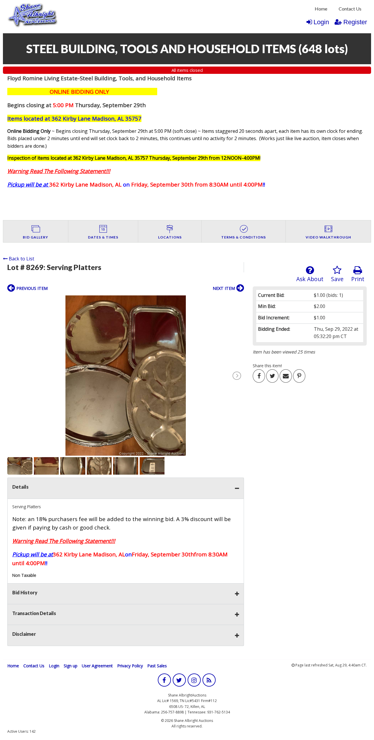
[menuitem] (321, 8)
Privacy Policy (130, 665)
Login (321, 22)
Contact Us (350, 8)
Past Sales (157, 665)
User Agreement (97, 665)
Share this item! (267, 365)
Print (357, 279)
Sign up (70, 665)
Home (321, 8)
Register (355, 22)
